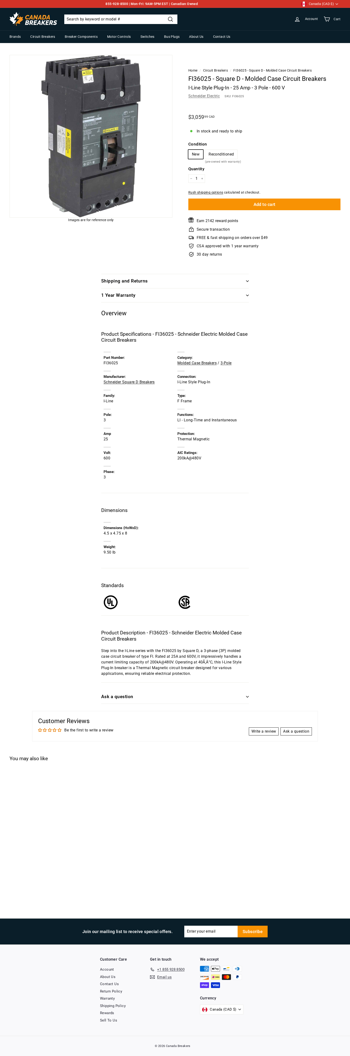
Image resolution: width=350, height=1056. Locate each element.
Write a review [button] (263, 731)
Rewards (107, 1013)
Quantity (196, 168)
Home (193, 70)
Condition (197, 144)
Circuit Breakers (42, 37)
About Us (196, 37)
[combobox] (120, 19)
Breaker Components (81, 37)
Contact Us (221, 37)
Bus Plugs (172, 37)
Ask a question (117, 696)
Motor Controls (119, 37)
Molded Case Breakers (197, 363)
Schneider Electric (204, 96)
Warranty (107, 998)
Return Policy (111, 991)
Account (107, 969)
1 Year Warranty (118, 295)
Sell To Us (108, 1020)
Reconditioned (221, 155)
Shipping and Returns (124, 281)
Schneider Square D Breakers (129, 382)
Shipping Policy (113, 1006)
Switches (147, 37)
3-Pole (225, 363)
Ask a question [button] (296, 731)
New (196, 154)
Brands (15, 37)
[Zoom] (91, 136)
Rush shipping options (205, 192)
